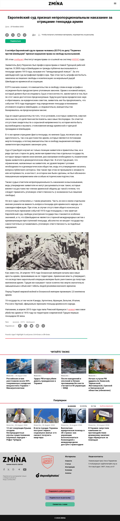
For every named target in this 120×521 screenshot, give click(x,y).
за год (93, 406)
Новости (68, 461)
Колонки (68, 470)
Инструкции (70, 467)
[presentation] (9, 415)
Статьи (68, 464)
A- (39, 35)
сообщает (19, 59)
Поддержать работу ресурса (60, 491)
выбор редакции (106, 406)
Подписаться (15, 41)
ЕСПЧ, (23, 322)
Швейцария (30, 322)
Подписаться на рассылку (60, 498)
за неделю (72, 406)
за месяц (83, 406)
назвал (71, 309)
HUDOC (75, 59)
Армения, (16, 322)
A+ (34, 35)
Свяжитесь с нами (60, 504)
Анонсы (68, 473)
